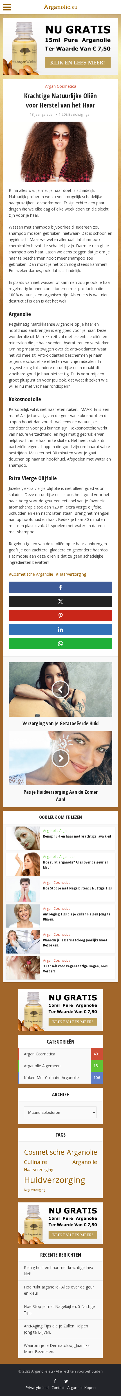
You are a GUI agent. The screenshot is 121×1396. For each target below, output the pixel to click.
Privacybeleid (37, 1387)
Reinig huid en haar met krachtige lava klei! (77, 836)
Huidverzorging (54, 1179)
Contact (57, 1387)
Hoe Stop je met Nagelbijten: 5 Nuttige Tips (77, 888)
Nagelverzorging (34, 1190)
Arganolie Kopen (81, 1387)
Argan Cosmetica (60, 86)
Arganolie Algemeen (59, 830)
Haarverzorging (72, 574)
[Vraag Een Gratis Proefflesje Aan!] (60, 46)
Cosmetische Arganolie (32, 574)
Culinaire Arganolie (60, 1162)
